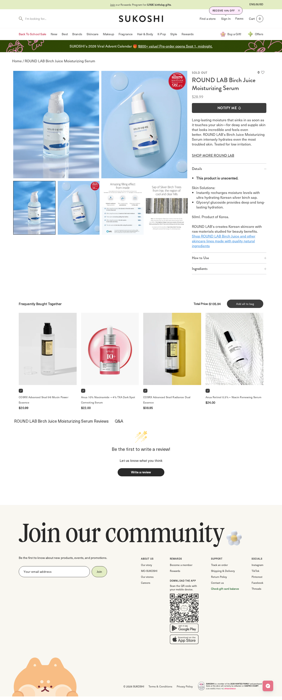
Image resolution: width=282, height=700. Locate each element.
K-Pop (162, 34)
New (54, 34)
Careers (145, 583)
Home (17, 60)
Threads (256, 589)
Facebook (257, 583)
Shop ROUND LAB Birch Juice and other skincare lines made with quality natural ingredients (223, 241)
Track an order (219, 565)
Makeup (108, 34)
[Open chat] (268, 686)
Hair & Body (145, 34)
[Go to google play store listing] (184, 629)
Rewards (188, 34)
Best (65, 34)
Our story (146, 565)
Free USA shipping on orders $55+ (141, 5)
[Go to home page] (141, 18)
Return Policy (219, 577)
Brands (77, 34)
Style (173, 34)
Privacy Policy (185, 686)
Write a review (141, 472)
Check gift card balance (225, 589)
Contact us (217, 583)
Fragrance (125, 34)
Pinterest (257, 577)
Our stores (147, 577)
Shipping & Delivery (223, 571)
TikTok (255, 571)
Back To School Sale (32, 34)
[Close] (239, 10)
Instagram (257, 565)
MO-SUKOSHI (149, 571)
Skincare (92, 34)
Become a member (181, 565)
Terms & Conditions (160, 686)
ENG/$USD (256, 4)
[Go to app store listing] (184, 640)
